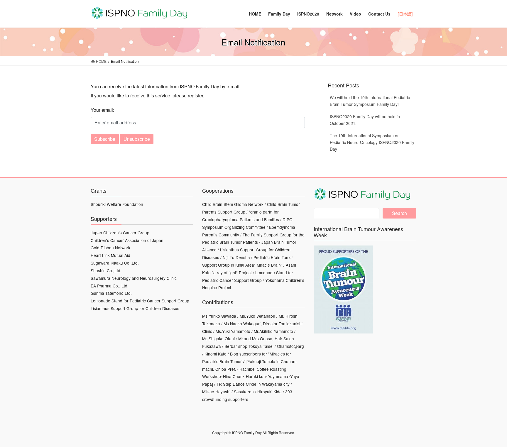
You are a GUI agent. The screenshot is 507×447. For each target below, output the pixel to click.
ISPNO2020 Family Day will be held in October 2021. (365, 120)
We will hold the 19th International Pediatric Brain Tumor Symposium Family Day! (370, 100)
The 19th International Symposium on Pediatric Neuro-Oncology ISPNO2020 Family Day (372, 142)
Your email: (102, 109)
